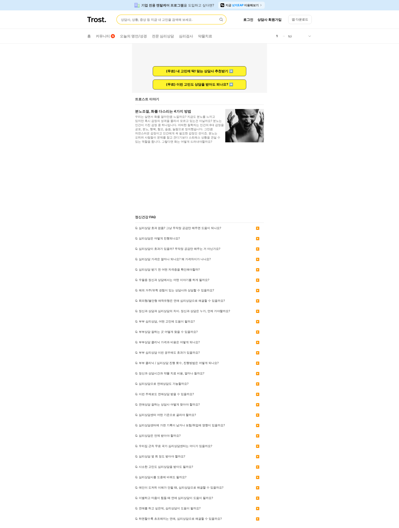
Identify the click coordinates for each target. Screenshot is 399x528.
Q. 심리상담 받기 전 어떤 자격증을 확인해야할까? (167, 269)
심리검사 (186, 36)
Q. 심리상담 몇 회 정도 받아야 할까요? (160, 456)
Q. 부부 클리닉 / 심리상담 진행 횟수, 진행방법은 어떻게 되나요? (177, 363)
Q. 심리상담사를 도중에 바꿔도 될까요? (160, 477)
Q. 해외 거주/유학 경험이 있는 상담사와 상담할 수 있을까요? (174, 290)
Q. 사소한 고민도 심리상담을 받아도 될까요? (164, 466)
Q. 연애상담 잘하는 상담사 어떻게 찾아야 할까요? (167, 404)
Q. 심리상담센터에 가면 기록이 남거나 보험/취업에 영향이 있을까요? (180, 425)
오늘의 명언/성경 (133, 36)
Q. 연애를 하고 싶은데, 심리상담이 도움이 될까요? (168, 508)
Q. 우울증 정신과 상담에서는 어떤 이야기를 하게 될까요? (172, 280)
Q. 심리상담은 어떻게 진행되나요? (157, 238)
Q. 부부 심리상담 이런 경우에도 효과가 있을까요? (167, 352)
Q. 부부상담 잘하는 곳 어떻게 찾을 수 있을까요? (166, 331)
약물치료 (205, 36)
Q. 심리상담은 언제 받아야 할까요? (158, 435)
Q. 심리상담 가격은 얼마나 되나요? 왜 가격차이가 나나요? (173, 259)
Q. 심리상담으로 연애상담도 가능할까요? (161, 383)
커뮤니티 (103, 36)
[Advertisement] (199, 181)
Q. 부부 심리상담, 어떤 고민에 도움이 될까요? (165, 321)
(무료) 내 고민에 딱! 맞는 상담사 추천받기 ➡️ (199, 71)
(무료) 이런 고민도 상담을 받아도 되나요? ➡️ (199, 84)
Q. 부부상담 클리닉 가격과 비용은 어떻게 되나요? (167, 342)
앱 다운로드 (300, 19)
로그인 (248, 19)
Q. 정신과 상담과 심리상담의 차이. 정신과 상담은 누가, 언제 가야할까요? (182, 311)
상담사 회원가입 (269, 19)
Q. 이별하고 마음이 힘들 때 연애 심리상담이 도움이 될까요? (174, 498)
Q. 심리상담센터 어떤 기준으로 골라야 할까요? (165, 415)
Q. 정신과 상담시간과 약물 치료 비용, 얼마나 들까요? (169, 373)
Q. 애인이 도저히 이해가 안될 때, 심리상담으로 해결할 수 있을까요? (179, 487)
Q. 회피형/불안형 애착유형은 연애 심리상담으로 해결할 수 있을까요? (180, 300)
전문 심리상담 (163, 36)
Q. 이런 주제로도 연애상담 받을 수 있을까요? (164, 394)
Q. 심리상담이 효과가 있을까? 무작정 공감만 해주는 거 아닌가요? (177, 248)
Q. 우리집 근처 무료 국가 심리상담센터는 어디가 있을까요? (173, 446)
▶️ (257, 228)
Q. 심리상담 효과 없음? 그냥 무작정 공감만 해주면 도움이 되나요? (178, 228)
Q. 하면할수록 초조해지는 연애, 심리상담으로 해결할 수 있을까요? (178, 518)
